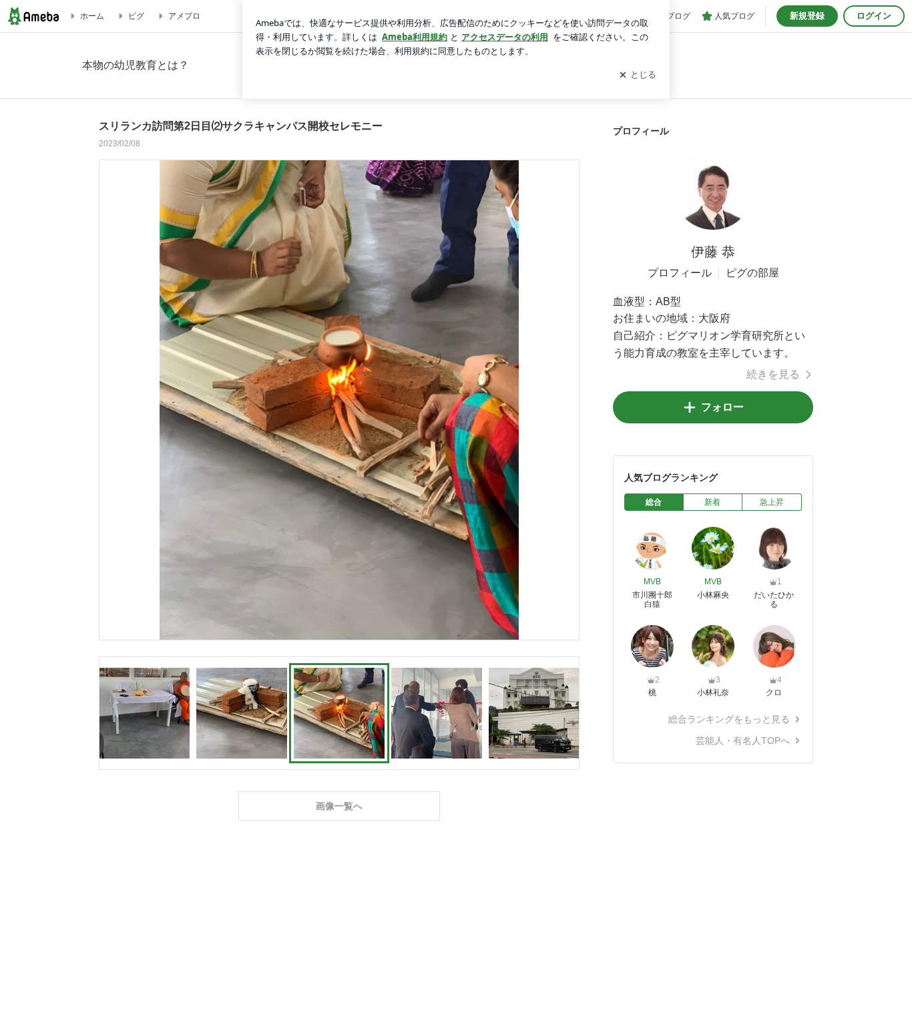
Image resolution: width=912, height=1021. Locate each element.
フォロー (722, 407)
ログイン (874, 16)
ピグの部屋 (752, 272)
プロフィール (680, 272)
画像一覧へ (339, 806)
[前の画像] (113, 399)
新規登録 (807, 16)
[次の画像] (565, 399)
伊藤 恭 (713, 251)
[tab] (654, 502)
